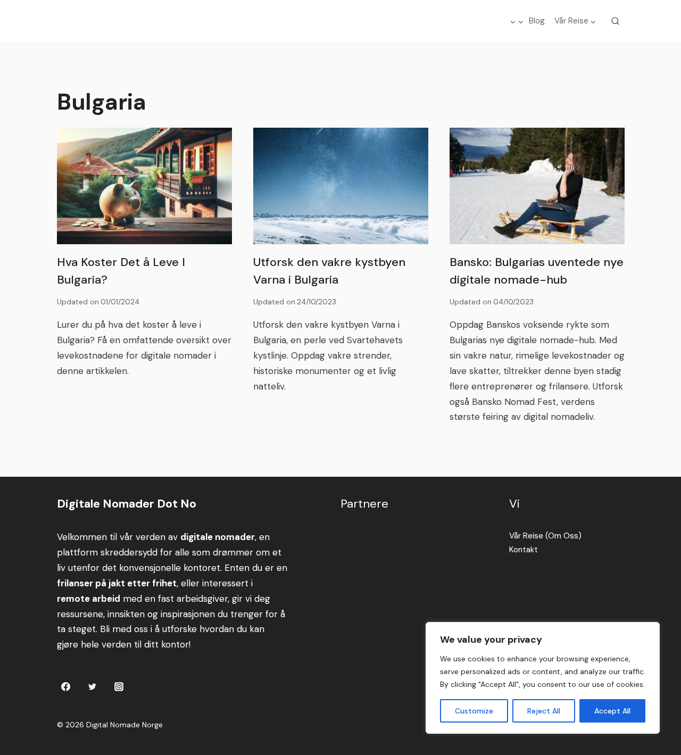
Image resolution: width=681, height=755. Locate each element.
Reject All (543, 711)
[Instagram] (119, 686)
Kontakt (523, 549)
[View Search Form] (616, 21)
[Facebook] (66, 686)
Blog (537, 20)
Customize (474, 711)
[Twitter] (92, 686)
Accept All (612, 711)
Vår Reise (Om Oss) (545, 535)
